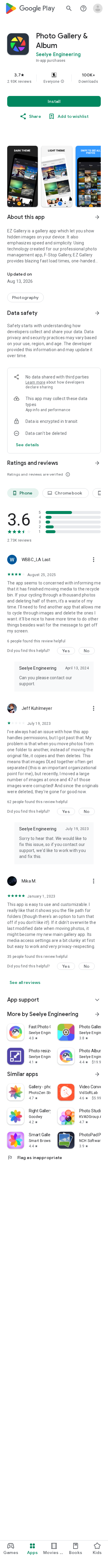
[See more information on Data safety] (97, 313)
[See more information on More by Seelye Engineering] (97, 1014)
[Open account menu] (98, 8)
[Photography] (25, 297)
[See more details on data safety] (28, 445)
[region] (54, 78)
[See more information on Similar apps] (97, 1074)
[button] (62, 81)
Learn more (35, 382)
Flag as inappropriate (34, 1157)
